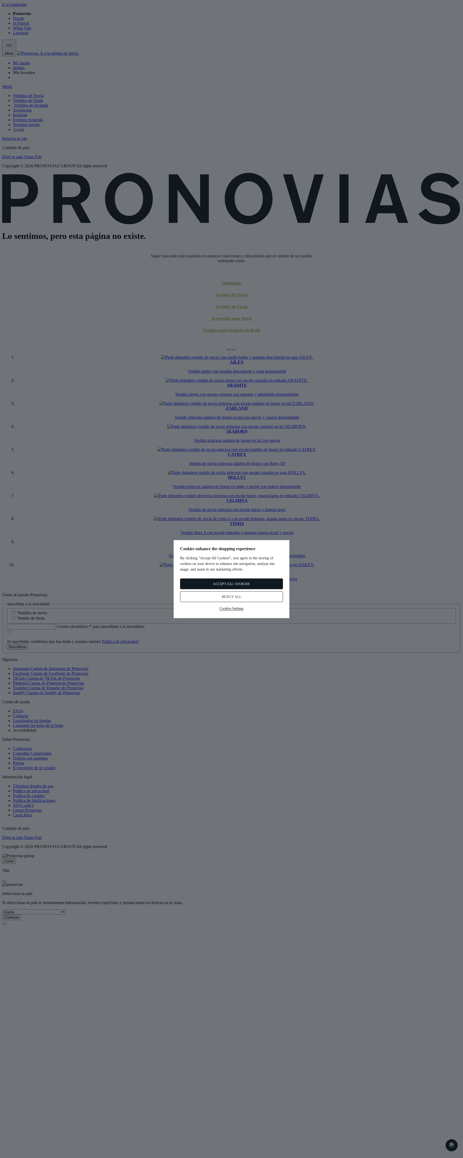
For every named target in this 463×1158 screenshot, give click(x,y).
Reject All (231, 596)
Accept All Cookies (231, 584)
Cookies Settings (231, 608)
